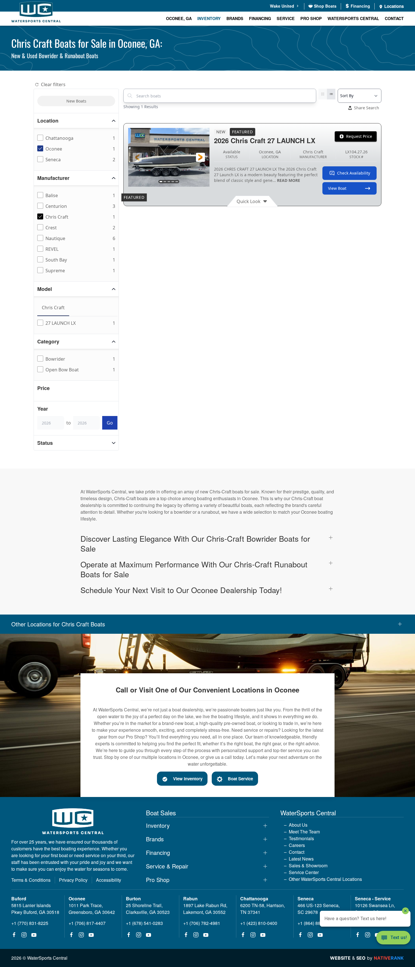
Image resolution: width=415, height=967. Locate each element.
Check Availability (353, 173)
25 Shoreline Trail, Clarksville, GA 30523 (148, 908)
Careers (297, 845)
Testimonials (301, 838)
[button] (137, 157)
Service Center (304, 872)
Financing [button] (158, 853)
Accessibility (108, 880)
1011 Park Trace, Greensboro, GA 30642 (92, 908)
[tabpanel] (77, 323)
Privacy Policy (73, 880)
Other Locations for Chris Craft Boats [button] (58, 624)
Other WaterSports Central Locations (325, 879)
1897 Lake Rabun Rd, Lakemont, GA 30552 (205, 908)
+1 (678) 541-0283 (144, 923)
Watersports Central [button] (353, 18)
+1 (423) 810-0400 (258, 923)
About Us (298, 825)
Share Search (366, 107)
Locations (393, 6)
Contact (394, 18)
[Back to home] (36, 13)
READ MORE (288, 180)
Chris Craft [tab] (53, 307)
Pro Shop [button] (311, 18)
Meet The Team (304, 831)
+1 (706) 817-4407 (87, 923)
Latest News (301, 858)
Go (110, 423)
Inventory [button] (209, 18)
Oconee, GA (179, 18)
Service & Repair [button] (167, 866)
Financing (260, 18)
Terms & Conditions (31, 880)
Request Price (359, 136)
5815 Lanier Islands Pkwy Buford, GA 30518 (35, 908)
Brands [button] (234, 18)
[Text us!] (393, 938)
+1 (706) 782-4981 (201, 923)
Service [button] (286, 18)
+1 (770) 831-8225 (29, 923)
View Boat (337, 188)
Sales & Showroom (308, 865)
